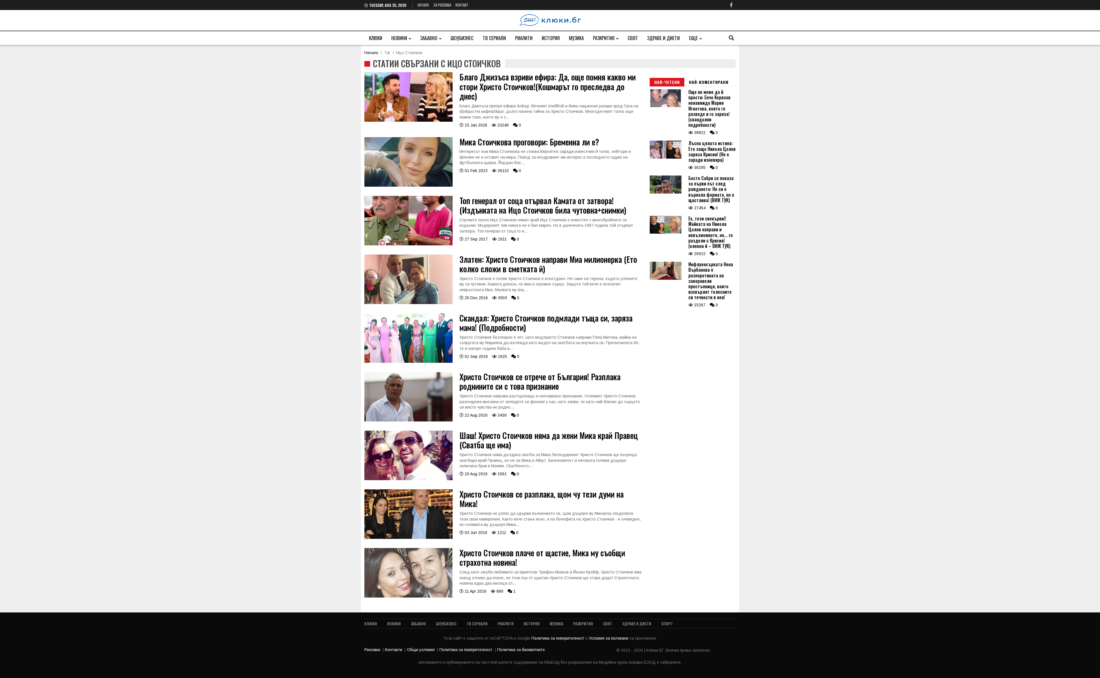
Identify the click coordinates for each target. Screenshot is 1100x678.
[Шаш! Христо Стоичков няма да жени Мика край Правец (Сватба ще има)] (408, 478)
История (551, 38)
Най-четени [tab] (667, 82)
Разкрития (603, 38)
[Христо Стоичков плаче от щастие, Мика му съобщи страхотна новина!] (408, 596)
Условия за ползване (609, 638)
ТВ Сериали (494, 38)
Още (693, 38)
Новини (399, 38)
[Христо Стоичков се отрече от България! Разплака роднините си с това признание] (408, 420)
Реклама (372, 650)
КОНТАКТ (461, 5)
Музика (576, 38)
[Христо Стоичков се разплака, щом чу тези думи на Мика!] (408, 537)
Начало (423, 5)
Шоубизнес (462, 38)
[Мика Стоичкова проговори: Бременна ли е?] (408, 185)
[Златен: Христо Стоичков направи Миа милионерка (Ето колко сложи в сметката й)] (408, 302)
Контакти (393, 650)
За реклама (442, 5)
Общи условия (421, 650)
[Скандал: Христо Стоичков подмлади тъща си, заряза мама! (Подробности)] (408, 361)
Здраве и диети (663, 38)
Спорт (667, 623)
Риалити (524, 38)
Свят (633, 38)
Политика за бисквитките (521, 650)
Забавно (428, 38)
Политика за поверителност (558, 638)
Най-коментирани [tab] (708, 82)
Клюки (375, 38)
